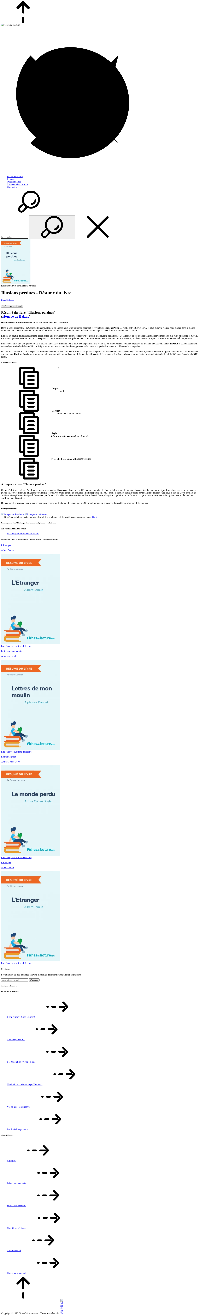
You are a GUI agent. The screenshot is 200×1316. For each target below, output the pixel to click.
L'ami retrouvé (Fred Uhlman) (21, 1017)
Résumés (11, 179)
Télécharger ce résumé (12, 306)
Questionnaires (14, 181)
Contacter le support (16, 1273)
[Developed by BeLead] (61, 1313)
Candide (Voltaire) (16, 1039)
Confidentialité (14, 1250)
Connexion (12, 187)
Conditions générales (17, 1228)
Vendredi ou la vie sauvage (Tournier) (24, 1084)
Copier (95, 517)
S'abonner (34, 980)
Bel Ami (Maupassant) (17, 1129)
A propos (11, 1160)
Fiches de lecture (15, 176)
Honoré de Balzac (7, 300)
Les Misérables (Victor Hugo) (21, 1062)
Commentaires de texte (17, 184)
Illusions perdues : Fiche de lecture (23, 533)
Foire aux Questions (16, 1205)
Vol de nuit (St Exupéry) (18, 1107)
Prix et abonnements (16, 1183)
